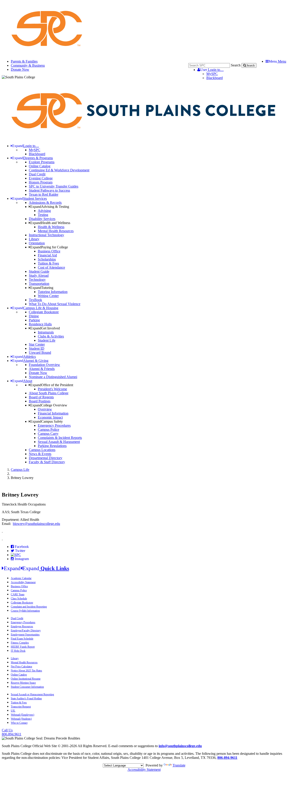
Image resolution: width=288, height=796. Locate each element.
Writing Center (48, 296)
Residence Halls (40, 324)
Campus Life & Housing (35, 308)
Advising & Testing (49, 207)
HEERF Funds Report (23, 646)
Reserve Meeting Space (23, 682)
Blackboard (214, 78)
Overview (45, 409)
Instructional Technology (46, 235)
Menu (277, 61)
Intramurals (46, 332)
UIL (13, 710)
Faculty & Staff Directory (47, 462)
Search (236, 65)
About (22, 381)
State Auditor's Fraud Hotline (26, 698)
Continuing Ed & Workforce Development (59, 170)
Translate (179, 765)
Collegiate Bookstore (44, 312)
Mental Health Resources (56, 231)
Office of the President (51, 385)
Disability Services (42, 219)
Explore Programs (41, 162)
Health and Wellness (50, 223)
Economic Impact (50, 417)
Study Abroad (39, 275)
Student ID (36, 348)
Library (34, 239)
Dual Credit (37, 174)
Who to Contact (19, 722)
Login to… (212, 70)
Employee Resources (22, 626)
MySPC (212, 74)
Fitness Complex (20, 642)
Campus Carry (48, 433)
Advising (44, 211)
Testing (43, 215)
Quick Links (36, 568)
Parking (34, 320)
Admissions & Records (45, 202)
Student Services (29, 198)
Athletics (24, 356)
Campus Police (48, 429)
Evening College (41, 178)
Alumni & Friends (42, 369)
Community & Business (28, 65)
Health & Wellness (51, 227)
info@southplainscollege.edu (180, 746)
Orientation (37, 243)
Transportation (39, 284)
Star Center (37, 344)
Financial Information (53, 413)
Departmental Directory (45, 458)
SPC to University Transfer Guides (53, 186)
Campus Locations (42, 450)
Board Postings (39, 401)
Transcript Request (21, 706)
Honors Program (40, 182)
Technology (37, 279)
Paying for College (49, 247)
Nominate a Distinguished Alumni (53, 377)
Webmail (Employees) (22, 714)
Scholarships (47, 259)
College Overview (48, 405)
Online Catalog (39, 166)
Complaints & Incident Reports (60, 438)
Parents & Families (24, 61)
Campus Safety (46, 421)
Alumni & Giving (30, 361)
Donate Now (20, 69)
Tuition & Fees (48, 263)
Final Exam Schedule (22, 638)
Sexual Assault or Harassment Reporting (32, 694)
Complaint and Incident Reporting (29, 606)
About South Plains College (48, 393)
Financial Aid (47, 255)
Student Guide (39, 271)
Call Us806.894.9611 (11, 732)
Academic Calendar (21, 578)
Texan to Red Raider (43, 194)
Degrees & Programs (32, 158)
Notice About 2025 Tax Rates (26, 670)
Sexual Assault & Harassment (59, 442)
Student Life (46, 340)
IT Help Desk (18, 650)
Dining (34, 316)
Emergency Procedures (54, 425)
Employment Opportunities (25, 634)
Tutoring (41, 288)
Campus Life (20, 470)
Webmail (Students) (21, 718)
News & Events (40, 454)
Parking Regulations (52, 446)
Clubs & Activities (51, 336)
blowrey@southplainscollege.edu (36, 524)
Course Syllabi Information (25, 610)
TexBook (35, 300)
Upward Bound (40, 352)
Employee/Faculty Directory (26, 630)
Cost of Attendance (51, 267)
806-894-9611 (227, 758)
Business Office (49, 251)
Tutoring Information (53, 292)
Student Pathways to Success (49, 190)
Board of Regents (41, 397)
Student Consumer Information (27, 686)
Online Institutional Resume (25, 678)
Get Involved (45, 328)
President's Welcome (52, 389)
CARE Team (17, 594)
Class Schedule (19, 598)
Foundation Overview (44, 365)
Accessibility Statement (23, 582)
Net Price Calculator (21, 666)
